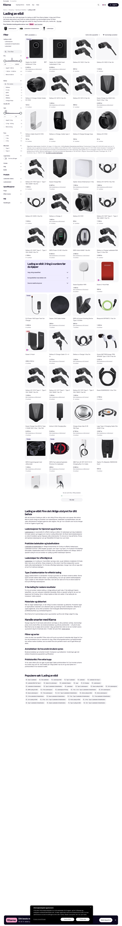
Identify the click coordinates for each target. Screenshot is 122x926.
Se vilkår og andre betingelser (54, 153)
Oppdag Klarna (20, 5)
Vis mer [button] (71, 500)
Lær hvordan (38, 24)
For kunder (6, 1)
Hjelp (37, 5)
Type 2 (27, 575)
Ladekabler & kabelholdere (33, 546)
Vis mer (59, 21)
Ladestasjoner (9, 41)
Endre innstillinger (40, 919)
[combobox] (92, 35)
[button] (104, 5)
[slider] (5, 61)
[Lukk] (90, 907)
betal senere (66, 629)
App (33, 5)
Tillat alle (83, 919)
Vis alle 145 (6, 103)
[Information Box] (36, 35)
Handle (28, 5)
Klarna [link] (5, 10)
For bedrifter (13, 1)
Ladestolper (8, 46)
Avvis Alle (67, 919)
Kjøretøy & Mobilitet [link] (21, 10)
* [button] (34, 69)
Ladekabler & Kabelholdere (12, 44)
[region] (61, 915)
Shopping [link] (11, 10)
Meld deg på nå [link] (106, 920)
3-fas (49, 590)
